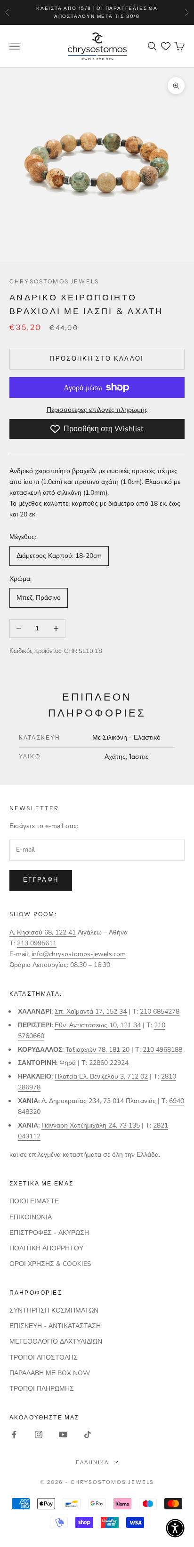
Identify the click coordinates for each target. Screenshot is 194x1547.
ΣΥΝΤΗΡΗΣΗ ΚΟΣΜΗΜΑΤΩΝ (53, 1310)
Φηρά (67, 1062)
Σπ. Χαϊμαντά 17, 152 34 (91, 1011)
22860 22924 (109, 1062)
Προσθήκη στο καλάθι (97, 359)
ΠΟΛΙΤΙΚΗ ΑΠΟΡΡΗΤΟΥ (46, 1248)
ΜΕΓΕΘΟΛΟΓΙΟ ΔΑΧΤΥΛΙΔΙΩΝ (55, 1341)
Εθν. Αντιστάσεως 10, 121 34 (98, 1025)
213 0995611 (37, 943)
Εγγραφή (40, 880)
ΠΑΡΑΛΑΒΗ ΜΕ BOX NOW (49, 1373)
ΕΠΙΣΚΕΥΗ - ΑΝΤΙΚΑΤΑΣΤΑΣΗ (55, 1325)
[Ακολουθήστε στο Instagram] (38, 1434)
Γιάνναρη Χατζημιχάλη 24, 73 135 (90, 1125)
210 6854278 (159, 1011)
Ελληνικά (92, 1462)
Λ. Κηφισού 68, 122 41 (42, 932)
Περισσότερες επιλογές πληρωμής (97, 409)
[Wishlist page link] (165, 46)
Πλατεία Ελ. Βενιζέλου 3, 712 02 (101, 1076)
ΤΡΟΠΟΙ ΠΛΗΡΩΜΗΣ (41, 1388)
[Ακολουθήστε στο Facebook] (14, 1434)
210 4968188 (162, 1049)
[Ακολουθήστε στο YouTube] (63, 1434)
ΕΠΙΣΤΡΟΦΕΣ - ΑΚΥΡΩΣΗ (49, 1232)
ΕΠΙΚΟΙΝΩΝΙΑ (30, 1217)
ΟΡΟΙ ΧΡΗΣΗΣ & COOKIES (50, 1263)
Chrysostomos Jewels (54, 281)
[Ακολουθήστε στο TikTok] (87, 1434)
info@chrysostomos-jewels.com (79, 954)
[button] (175, 1528)
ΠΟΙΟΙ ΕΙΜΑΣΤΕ (34, 1201)
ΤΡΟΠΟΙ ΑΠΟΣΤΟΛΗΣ (43, 1357)
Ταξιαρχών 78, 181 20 (97, 1049)
